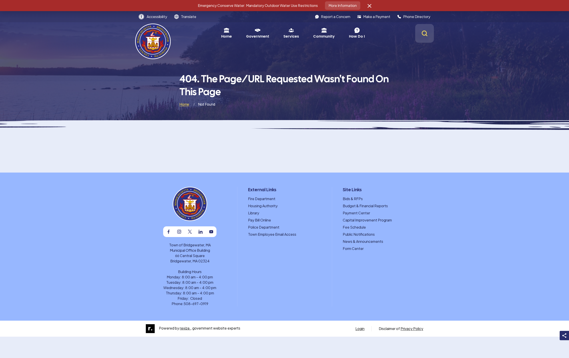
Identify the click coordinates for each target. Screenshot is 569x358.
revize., (186, 328)
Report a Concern (335, 16)
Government (257, 36)
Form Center (353, 248)
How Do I (357, 36)
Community (324, 36)
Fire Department (261, 198)
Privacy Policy (412, 328)
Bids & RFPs (353, 198)
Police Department (263, 227)
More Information (343, 5)
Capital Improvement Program (367, 220)
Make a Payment (376, 16)
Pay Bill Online (259, 220)
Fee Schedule (354, 227)
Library (253, 213)
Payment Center (356, 213)
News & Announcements (363, 241)
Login (360, 328)
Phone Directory (416, 16)
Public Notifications (359, 234)
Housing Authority (263, 205)
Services (291, 36)
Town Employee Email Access (272, 234)
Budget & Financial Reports (365, 205)
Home (226, 36)
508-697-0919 (196, 303)
